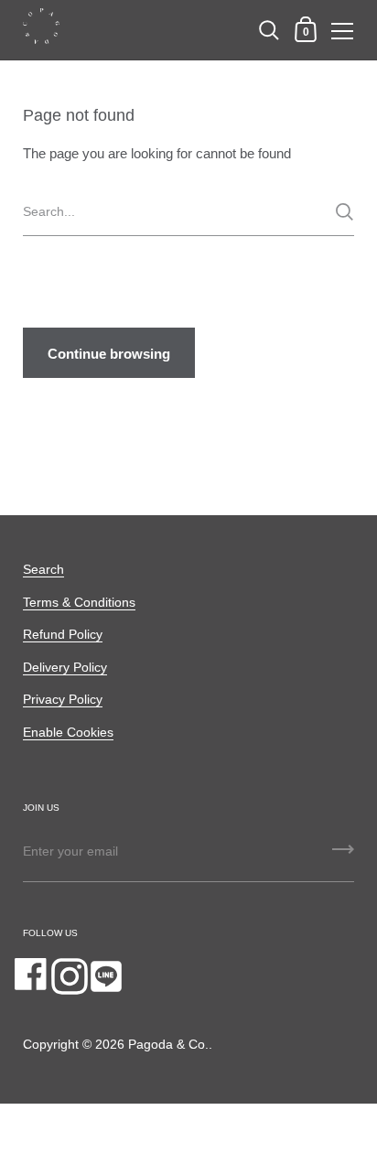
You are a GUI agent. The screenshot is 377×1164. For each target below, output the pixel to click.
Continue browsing (109, 353)
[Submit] (344, 211)
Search (43, 570)
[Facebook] (33, 976)
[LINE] (106, 976)
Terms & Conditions (79, 602)
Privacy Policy (62, 699)
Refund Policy (62, 634)
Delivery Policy (65, 667)
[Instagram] (69, 976)
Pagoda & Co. (168, 1044)
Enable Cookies (68, 732)
